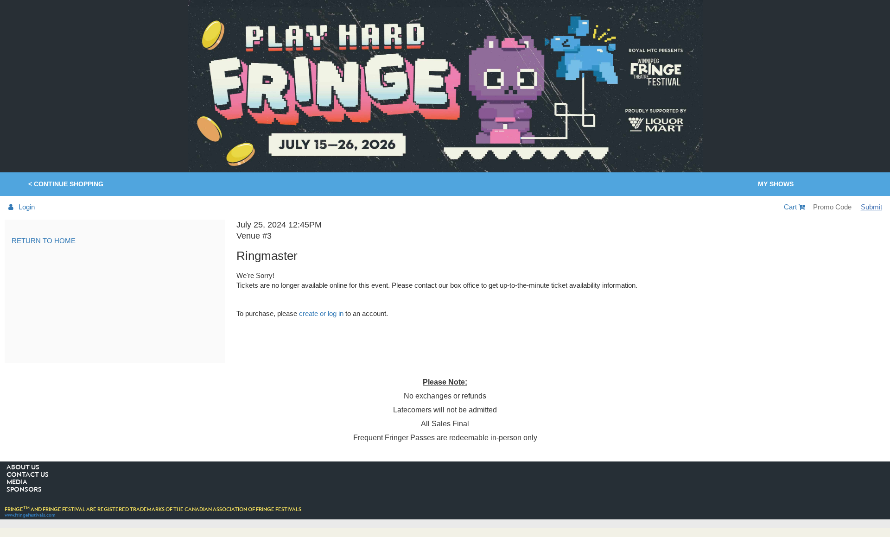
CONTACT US (27, 475)
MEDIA (16, 482)
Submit (871, 207)
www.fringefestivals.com (30, 515)
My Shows (776, 184)
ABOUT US (22, 467)
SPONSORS (24, 489)
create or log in (321, 313)
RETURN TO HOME (44, 241)
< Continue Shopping (65, 184)
